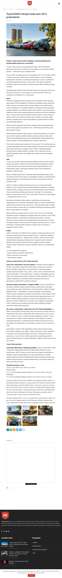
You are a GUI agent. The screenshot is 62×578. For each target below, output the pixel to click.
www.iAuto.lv (25, 398)
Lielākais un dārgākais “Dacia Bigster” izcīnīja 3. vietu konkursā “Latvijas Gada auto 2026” (19, 553)
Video (34, 553)
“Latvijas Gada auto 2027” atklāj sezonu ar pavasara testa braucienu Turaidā (18, 544)
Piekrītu (31, 575)
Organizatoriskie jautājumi (40, 549)
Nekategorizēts (37, 546)
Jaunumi (11, 9)
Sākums (4, 9)
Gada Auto (9, 440)
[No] (60, 573)
